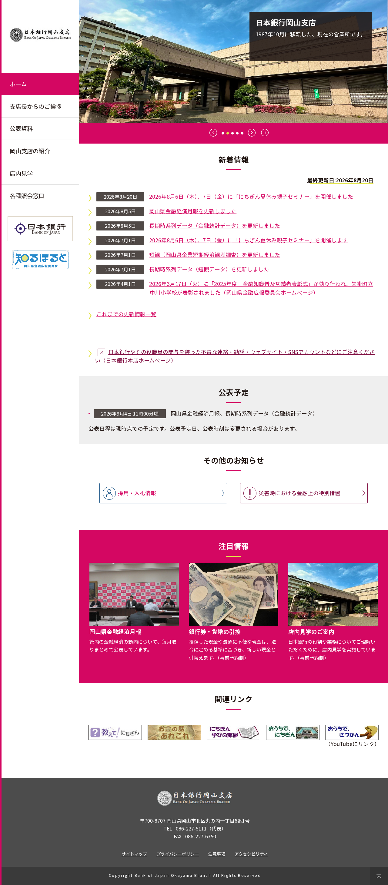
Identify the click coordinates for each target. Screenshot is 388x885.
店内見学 (21, 173)
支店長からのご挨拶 (36, 106)
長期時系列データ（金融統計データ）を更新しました (214, 225)
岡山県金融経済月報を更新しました (192, 211)
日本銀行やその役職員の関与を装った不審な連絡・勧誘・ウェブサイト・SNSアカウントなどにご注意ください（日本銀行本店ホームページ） (235, 356)
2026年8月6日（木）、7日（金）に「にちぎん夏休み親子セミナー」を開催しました (251, 196)
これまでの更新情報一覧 (126, 314)
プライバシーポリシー (177, 854)
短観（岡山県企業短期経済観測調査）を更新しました (214, 254)
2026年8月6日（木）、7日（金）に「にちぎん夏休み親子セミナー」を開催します (248, 240)
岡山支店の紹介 (30, 151)
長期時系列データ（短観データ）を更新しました (209, 269)
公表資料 (21, 128)
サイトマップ (134, 854)
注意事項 (216, 854)
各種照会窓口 (27, 195)
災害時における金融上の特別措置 (299, 493)
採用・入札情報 (137, 493)
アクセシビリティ (251, 854)
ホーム (18, 84)
